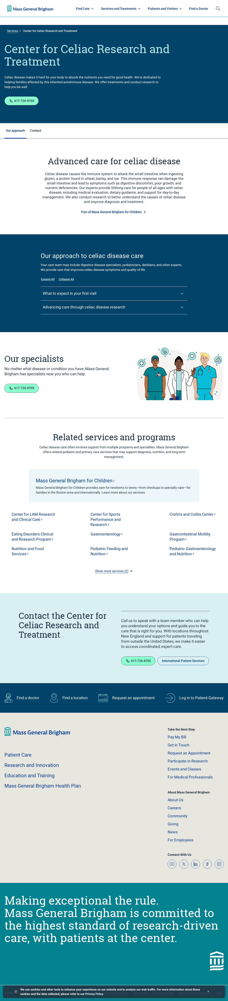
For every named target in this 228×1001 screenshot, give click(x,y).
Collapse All (66, 279)
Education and (29, 775)
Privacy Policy (94, 994)
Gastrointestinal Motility (190, 536)
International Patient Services (183, 661)
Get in (178, 745)
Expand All (48, 279)
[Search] (218, 8)
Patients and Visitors (163, 9)
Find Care (83, 9)
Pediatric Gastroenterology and (193, 551)
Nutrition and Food (28, 551)
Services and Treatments (118, 9)
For (180, 840)
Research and (31, 765)
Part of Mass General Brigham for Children (111, 212)
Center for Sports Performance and (105, 519)
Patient (18, 755)
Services (12, 31)
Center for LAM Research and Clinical (33, 517)
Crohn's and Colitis (191, 514)
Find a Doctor (198, 9)
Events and (184, 769)
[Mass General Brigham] (30, 8)
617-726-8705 (24, 101)
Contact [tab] (35, 130)
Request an (189, 753)
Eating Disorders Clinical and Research (32, 536)
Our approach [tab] (15, 130)
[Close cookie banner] (208, 991)
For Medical (190, 777)
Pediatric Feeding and (109, 551)
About (175, 800)
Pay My (177, 737)
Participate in (188, 761)
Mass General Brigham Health (42, 786)
